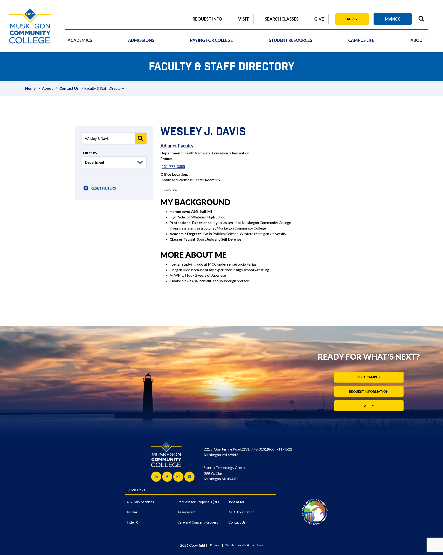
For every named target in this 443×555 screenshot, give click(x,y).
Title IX (132, 522)
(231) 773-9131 (254, 449)
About (417, 40)
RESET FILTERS (103, 188)
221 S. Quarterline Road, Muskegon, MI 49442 (223, 452)
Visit (243, 18)
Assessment (186, 512)
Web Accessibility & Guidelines (244, 544)
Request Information (369, 391)
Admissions (141, 40)
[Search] (141, 138)
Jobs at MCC (238, 502)
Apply (352, 19)
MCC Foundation (241, 512)
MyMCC (393, 18)
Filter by (90, 152)
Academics (80, 40)
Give (319, 18)
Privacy (214, 544)
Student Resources (290, 40)
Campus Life (361, 40)
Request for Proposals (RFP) (199, 502)
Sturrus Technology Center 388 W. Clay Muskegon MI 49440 (225, 473)
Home (30, 88)
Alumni (131, 512)
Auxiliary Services (140, 502)
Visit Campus (368, 377)
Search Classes (282, 18)
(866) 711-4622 (279, 449)
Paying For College (211, 40)
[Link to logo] (314, 511)
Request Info (207, 18)
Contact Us (69, 88)
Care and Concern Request (197, 522)
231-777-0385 (173, 166)
